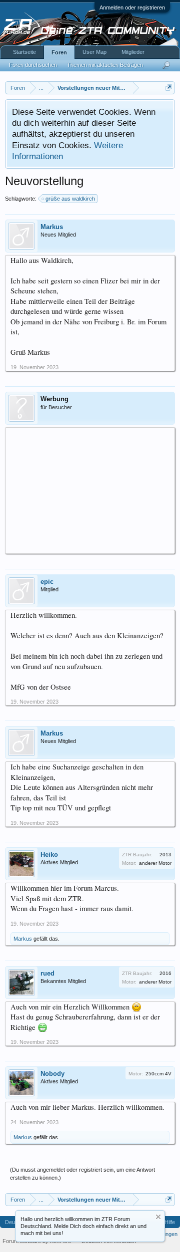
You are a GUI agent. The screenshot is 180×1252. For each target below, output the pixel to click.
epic (47, 581)
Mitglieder (133, 52)
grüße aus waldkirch (70, 199)
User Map (94, 52)
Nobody (52, 1073)
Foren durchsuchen (33, 65)
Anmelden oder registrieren (132, 7)
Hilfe (169, 1222)
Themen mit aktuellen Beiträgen (105, 65)
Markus (51, 227)
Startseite (24, 52)
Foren (59, 52)
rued (47, 973)
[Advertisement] (90, 490)
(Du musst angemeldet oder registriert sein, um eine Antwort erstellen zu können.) (82, 1174)
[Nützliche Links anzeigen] (169, 87)
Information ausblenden (158, 1217)
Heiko (49, 854)
